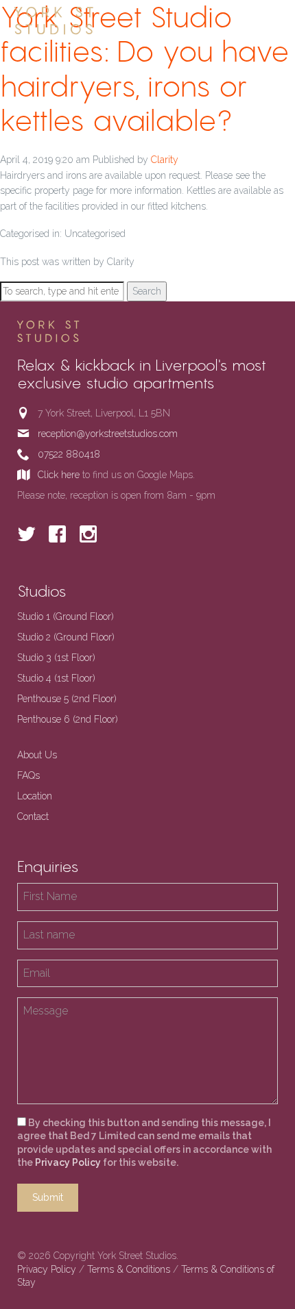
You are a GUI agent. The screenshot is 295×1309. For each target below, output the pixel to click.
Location (34, 795)
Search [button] (146, 291)
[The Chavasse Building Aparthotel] (75, 21)
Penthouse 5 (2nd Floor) (67, 698)
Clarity (164, 159)
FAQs (28, 775)
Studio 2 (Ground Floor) (66, 637)
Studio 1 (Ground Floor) (65, 616)
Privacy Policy (68, 1162)
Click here (59, 474)
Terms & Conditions (128, 1269)
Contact (33, 816)
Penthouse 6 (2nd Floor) (67, 719)
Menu (269, 20)
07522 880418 (69, 454)
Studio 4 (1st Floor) (56, 678)
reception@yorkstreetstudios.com (108, 433)
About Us (37, 754)
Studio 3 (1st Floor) (56, 657)
